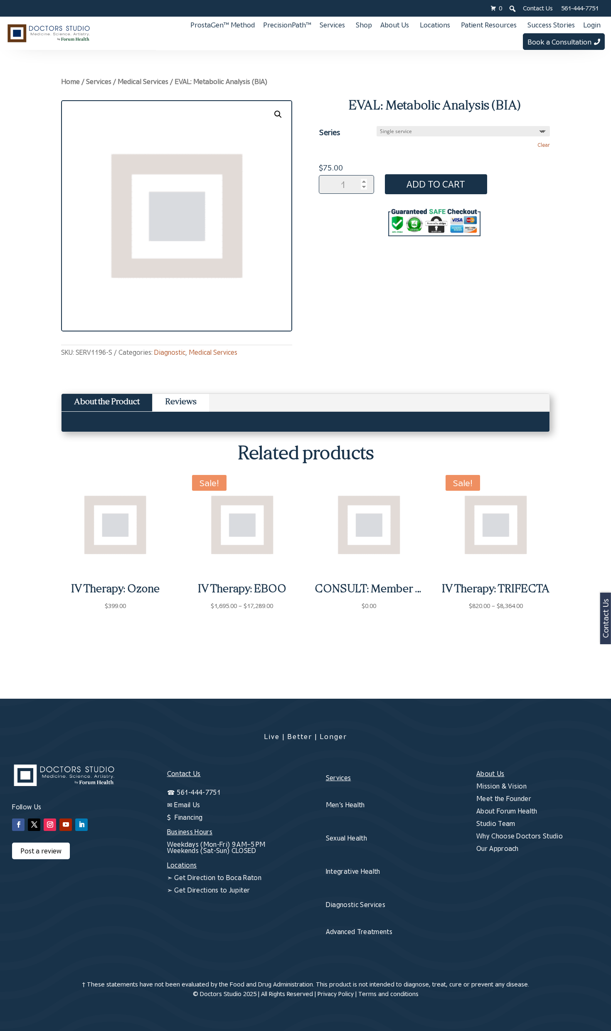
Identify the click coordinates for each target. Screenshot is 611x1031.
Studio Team (495, 823)
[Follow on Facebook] (18, 824)
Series (329, 132)
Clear (543, 145)
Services (332, 25)
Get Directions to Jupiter (212, 890)
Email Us (187, 804)
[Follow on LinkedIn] (81, 824)
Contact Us (538, 8)
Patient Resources (489, 25)
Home (70, 81)
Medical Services (143, 81)
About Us (394, 25)
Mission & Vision (501, 786)
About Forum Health (506, 811)
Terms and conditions (388, 993)
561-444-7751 (580, 8)
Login (592, 25)
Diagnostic (169, 352)
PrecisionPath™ (287, 25)
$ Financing (185, 817)
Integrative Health (353, 871)
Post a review (41, 851)
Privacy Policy (336, 993)
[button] (278, 114)
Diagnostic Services (355, 904)
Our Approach (497, 848)
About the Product (107, 402)
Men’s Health (345, 804)
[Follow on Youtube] (65, 824)
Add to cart (436, 184)
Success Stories (551, 25)
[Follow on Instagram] (50, 824)
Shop (364, 25)
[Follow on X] (34, 824)
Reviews (181, 402)
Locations (435, 25)
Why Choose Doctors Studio (519, 836)
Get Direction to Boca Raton (217, 877)
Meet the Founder (503, 798)
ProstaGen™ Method (222, 25)
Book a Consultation (559, 42)
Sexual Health (346, 838)
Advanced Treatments (359, 931)
